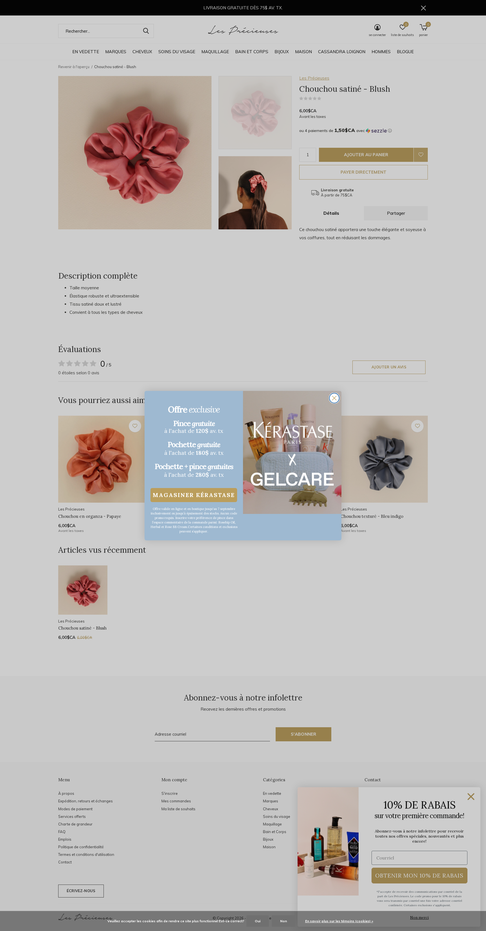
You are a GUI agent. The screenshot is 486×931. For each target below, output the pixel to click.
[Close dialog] (334, 398)
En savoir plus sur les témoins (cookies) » (339, 921)
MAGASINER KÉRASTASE (194, 494)
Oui (257, 921)
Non (283, 921)
